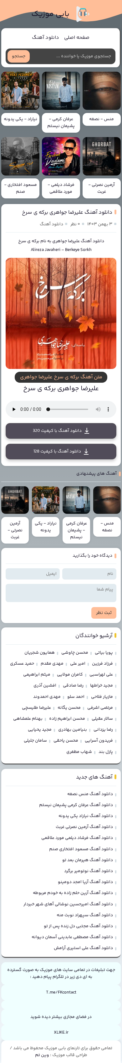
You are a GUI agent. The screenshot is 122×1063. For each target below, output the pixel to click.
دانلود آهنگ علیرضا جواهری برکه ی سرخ (67, 212)
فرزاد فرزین (102, 663)
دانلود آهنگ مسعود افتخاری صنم (81, 849)
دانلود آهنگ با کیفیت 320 (57, 430)
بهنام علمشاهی (28, 718)
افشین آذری (44, 685)
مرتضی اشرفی (100, 707)
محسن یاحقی (65, 740)
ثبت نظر (104, 612)
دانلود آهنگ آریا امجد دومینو (85, 882)
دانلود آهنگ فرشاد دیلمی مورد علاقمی (77, 838)
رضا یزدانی (103, 729)
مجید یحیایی (40, 729)
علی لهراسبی (101, 674)
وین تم (42, 1055)
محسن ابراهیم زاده (67, 718)
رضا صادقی (73, 685)
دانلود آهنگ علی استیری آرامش (83, 948)
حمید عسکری (22, 663)
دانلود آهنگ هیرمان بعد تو (87, 860)
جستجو (18, 56)
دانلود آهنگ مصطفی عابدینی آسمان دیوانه (72, 937)
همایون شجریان (39, 652)
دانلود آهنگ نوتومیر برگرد (88, 871)
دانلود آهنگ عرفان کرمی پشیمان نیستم (76, 805)
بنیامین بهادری (72, 729)
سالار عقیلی (102, 718)
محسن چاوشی (74, 652)
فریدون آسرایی (99, 740)
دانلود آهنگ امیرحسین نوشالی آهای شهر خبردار (68, 904)
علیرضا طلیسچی (36, 707)
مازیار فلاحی (102, 696)
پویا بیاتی (104, 652)
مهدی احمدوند (47, 696)
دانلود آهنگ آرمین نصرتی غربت (84, 827)
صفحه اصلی (76, 38)
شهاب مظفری (79, 752)
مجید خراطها (101, 685)
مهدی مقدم (52, 663)
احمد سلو (75, 696)
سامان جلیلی (35, 740)
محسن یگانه (69, 707)
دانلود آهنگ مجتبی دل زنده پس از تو (78, 926)
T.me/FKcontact (61, 992)
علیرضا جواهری (66, 241)
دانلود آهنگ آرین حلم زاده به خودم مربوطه (73, 893)
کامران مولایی (70, 674)
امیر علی (77, 663)
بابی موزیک (50, 14)
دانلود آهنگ (45, 38)
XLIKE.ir (61, 1032)
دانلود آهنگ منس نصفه (90, 794)
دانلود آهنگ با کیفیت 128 (57, 451)
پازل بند (106, 752)
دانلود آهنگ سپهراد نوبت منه (85, 915)
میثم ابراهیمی (36, 674)
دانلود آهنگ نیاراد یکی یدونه (85, 816)
